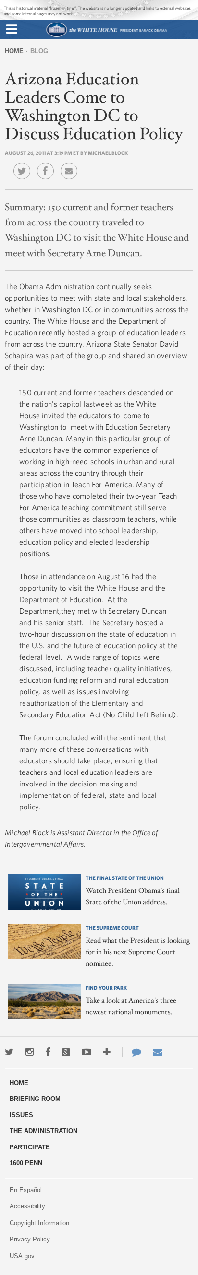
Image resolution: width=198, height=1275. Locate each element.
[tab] (11, 29)
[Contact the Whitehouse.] (131, 1052)
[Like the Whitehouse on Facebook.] (47, 1052)
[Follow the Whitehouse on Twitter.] (9, 1052)
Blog (39, 51)
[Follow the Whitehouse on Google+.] (66, 1052)
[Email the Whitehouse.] (157, 1052)
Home (14, 51)
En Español (26, 1189)
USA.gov (22, 1256)
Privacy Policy (30, 1239)
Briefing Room (35, 1098)
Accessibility (27, 1206)
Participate (30, 1147)
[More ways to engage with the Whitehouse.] (107, 1052)
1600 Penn (26, 1163)
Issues (21, 1115)
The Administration (43, 1131)
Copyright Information (39, 1223)
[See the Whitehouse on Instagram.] (29, 1052)
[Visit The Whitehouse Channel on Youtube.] (86, 1052)
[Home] (106, 35)
